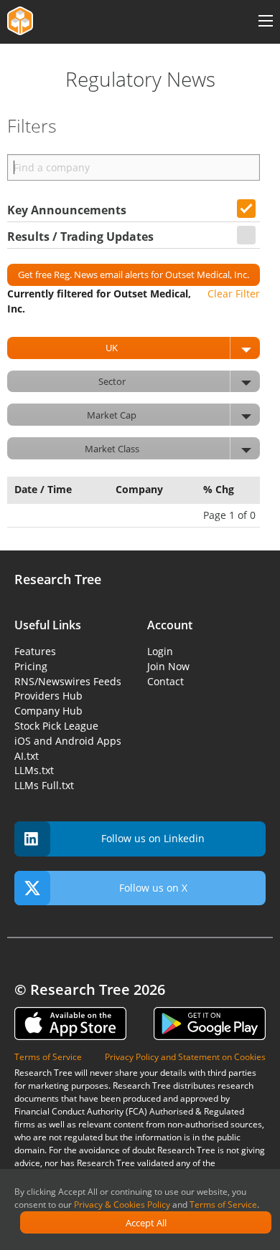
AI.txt (26, 756)
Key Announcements (66, 210)
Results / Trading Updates (80, 236)
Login (160, 651)
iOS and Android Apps (67, 741)
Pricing (30, 666)
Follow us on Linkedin (153, 838)
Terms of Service (223, 1204)
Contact (165, 681)
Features (35, 651)
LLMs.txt (34, 770)
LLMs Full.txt (44, 785)
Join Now (168, 666)
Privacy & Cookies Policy (122, 1204)
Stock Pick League (56, 726)
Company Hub (48, 710)
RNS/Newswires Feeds (67, 681)
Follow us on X (153, 887)
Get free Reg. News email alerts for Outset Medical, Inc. (133, 274)
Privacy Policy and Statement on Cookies (185, 1057)
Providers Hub (48, 695)
